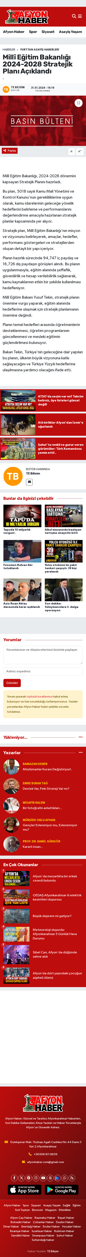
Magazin (51, 1209)
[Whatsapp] (64, 1178)
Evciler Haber (51, 1226)
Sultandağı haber (43, 1239)
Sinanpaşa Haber (43, 1235)
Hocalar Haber (71, 1226)
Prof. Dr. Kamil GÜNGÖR (41, 841)
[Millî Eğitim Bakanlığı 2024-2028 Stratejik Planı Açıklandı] (43, 121)
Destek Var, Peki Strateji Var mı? (46, 788)
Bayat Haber (66, 1217)
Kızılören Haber (64, 1231)
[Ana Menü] (80, 16)
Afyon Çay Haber (21, 1217)
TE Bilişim (53, 1251)
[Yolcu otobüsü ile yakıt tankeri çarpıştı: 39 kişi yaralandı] (64, 551)
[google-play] (61, 1190)
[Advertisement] (43, 1037)
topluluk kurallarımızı (39, 696)
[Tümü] (81, 737)
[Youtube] (43, 1178)
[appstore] (24, 1190)
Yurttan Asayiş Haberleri (39, 49)
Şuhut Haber (65, 1235)
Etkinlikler (65, 1209)
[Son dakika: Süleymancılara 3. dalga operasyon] (64, 589)
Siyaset (48, 32)
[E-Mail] (29, 482)
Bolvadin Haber (21, 1222)
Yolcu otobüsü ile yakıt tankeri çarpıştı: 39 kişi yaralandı (61, 568)
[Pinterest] (28, 1178)
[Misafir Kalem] (11, 805)
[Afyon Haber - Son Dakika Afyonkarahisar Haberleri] (27, 17)
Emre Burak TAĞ (35, 783)
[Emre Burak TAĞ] (11, 786)
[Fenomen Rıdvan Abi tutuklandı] (22, 551)
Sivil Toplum (22, 1209)
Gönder (12, 683)
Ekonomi (37, 1209)
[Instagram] (36, 1178)
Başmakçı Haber (45, 1217)
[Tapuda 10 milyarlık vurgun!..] (22, 515)
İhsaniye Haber (19, 1231)
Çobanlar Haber (43, 1222)
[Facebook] (14, 1178)
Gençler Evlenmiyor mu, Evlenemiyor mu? (50, 827)
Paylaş (12, 150)
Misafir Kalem (34, 802)
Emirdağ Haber (31, 1226)
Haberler (9, 49)
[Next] (57, 1178)
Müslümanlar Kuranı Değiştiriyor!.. (47, 769)
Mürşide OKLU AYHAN (39, 820)
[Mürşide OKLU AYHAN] (11, 824)
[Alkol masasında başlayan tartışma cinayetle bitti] (64, 515)
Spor (33, 32)
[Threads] (50, 1178)
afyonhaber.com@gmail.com (45, 1162)
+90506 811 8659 (45, 1154)
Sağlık (66, 1205)
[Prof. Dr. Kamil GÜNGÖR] (11, 844)
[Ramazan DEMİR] (11, 766)
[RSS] (72, 1178)
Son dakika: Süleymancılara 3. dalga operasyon (61, 607)
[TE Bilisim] (13, 476)
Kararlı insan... (33, 847)
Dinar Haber (11, 1226)
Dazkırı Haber (65, 1222)
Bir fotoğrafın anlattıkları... (42, 808)
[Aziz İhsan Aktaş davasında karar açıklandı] (22, 589)
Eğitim (77, 1205)
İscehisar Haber (42, 1231)
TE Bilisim (33, 473)
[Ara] (74, 16)
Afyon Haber (13, 32)
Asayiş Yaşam (70, 32)
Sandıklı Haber (20, 1235)
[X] (21, 1178)
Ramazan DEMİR (35, 764)
